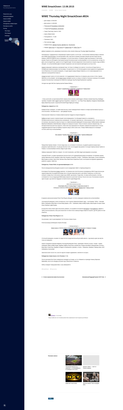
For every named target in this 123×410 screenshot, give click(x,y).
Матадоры (86, 208)
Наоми (59, 88)
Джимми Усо (65, 44)
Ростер (5, 28)
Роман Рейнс (77, 134)
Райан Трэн (77, 47)
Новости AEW (7, 21)
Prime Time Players (74, 187)
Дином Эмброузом (87, 134)
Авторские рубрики (8, 16)
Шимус (58, 171)
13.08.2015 (44, 10)
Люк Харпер (58, 134)
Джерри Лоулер (57, 44)
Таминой (72, 88)
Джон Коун (52, 47)
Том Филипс (72, 44)
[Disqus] (73, 295)
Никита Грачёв (62, 10)
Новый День (61, 186)
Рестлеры (7, 30)
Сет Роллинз (82, 228)
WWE (51, 10)
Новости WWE (7, 18)
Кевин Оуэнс (62, 78)
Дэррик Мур (68, 47)
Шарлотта (79, 88)
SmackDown (45, 269)
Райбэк (43, 118)
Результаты (54, 269)
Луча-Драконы (94, 208)
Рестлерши (8, 33)
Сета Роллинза (52, 56)
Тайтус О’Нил (90, 187)
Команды (7, 35)
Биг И (66, 186)
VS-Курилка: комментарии (10, 23)
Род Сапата (60, 47)
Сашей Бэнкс (65, 88)
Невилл (44, 67)
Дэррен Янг (82, 187)
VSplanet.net (6, 5)
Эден (53, 42)
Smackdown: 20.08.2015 (57, 28)
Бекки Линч (87, 88)
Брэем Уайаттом (67, 134)
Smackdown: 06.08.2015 (58, 26)
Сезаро (44, 76)
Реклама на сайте (8, 26)
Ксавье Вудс (72, 186)
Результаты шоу (7, 14)
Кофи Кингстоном (82, 186)
